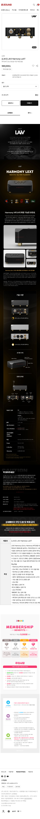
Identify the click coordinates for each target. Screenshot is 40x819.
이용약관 (11, 772)
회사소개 (3, 772)
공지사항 (18, 786)
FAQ (3, 786)
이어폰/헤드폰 (23, 10)
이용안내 (30, 772)
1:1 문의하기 (10, 786)
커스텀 (14, 10)
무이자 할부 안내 (7, 69)
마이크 (32, 10)
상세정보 (10, 113)
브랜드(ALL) (5, 10)
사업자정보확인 (28, 798)
